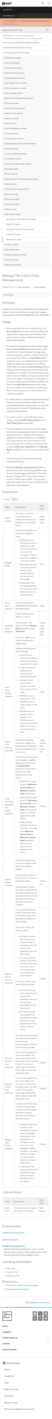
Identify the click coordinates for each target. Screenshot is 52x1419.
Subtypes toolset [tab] (12, 204)
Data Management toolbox (15, 38)
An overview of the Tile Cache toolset (20, 219)
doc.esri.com (11, 24)
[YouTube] (46, 1318)
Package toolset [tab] (12, 169)
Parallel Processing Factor (13, 1233)
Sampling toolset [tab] (12, 199)
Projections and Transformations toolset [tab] (21, 179)
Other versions (23, 287)
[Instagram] (40, 1318)
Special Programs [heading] (9, 1349)
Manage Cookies (10, 1403)
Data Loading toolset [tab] (14, 93)
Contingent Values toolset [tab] (16, 83)
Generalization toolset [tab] (14, 138)
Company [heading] (6, 1344)
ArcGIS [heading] (5, 1326)
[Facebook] (35, 1313)
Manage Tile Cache (13, 240)
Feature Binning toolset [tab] (15, 108)
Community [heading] (6, 1332)
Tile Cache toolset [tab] (13, 214)
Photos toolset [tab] (11, 174)
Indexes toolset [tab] (11, 149)
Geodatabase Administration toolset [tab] (20, 144)
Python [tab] (15, 499)
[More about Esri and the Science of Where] (7, 1316)
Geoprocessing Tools (25, 36)
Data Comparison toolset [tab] (15, 88)
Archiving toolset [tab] (12, 63)
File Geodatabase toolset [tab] (15, 128)
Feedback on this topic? (39, 1302)
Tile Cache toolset (35, 38)
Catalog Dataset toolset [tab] (15, 78)
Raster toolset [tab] (11, 184)
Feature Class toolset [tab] (14, 113)
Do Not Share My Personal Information (19, 1409)
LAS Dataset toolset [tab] (13, 159)
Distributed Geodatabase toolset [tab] (19, 98)
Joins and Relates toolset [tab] (15, 154)
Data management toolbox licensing (17, 48)
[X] (40, 1313)
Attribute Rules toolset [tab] (14, 73)
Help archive (39, 287)
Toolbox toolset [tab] (11, 245)
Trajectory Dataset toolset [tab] (16, 255)
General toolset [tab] (11, 133)
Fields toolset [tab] (11, 123)
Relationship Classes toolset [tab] (17, 189)
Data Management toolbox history (16, 53)
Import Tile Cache (13, 234)
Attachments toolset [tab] (13, 68)
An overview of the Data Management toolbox (21, 43)
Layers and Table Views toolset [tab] (18, 164)
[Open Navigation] (49, 3)
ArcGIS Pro (7, 10)
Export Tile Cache (13, 224)
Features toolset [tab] (12, 118)
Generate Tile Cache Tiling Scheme (20, 229)
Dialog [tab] (6, 499)
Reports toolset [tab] (11, 194)
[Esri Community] (35, 1318)
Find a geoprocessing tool (18, 1289)
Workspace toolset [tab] (13, 265)
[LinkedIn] (46, 1313)
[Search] (43, 3)
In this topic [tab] (8, 295)
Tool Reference (9, 16)
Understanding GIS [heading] (10, 1338)
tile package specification (26, 473)
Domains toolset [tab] (12, 103)
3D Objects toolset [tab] (13, 58)
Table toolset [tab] (10, 209)
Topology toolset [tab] (12, 250)
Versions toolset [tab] (12, 260)
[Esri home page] (7, 3)
